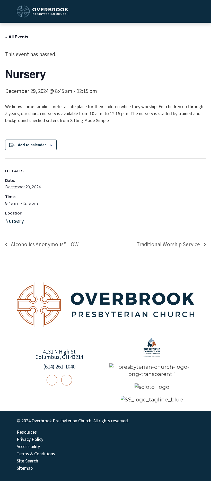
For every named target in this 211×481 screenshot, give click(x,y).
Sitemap (25, 468)
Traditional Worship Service (169, 244)
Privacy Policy (30, 439)
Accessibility (28, 446)
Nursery (14, 221)
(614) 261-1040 (59, 367)
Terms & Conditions (36, 454)
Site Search (27, 461)
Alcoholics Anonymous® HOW (44, 244)
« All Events (16, 37)
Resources (27, 432)
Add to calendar (32, 144)
